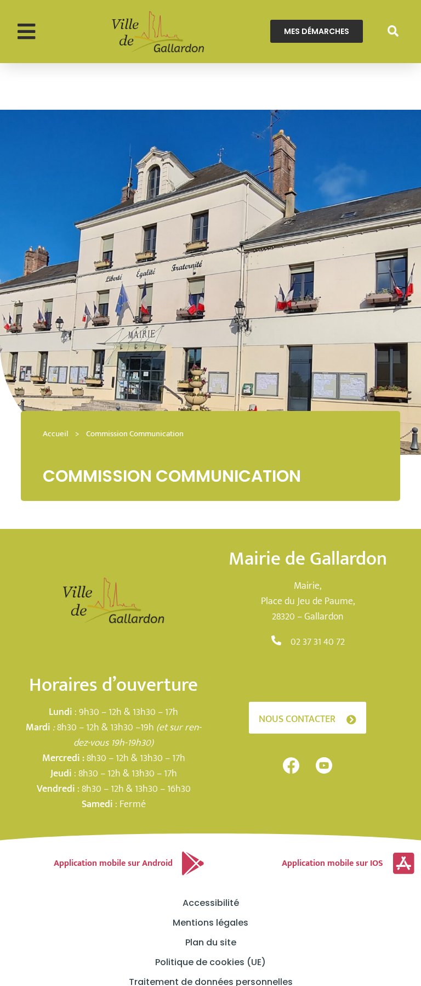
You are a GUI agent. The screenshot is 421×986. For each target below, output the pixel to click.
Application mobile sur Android (113, 863)
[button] (26, 31)
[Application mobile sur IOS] (403, 864)
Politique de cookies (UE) (210, 962)
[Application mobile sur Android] (193, 864)
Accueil (55, 434)
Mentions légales (210, 922)
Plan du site (210, 942)
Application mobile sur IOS (332, 863)
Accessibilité (211, 903)
